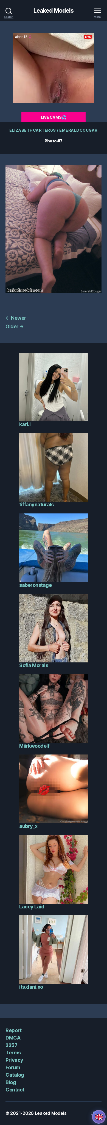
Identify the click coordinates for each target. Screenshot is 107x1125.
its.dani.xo (31, 987)
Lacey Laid (31, 907)
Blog (10, 1082)
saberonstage (35, 585)
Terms (13, 1052)
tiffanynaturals (36, 504)
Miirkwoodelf (34, 746)
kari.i (24, 424)
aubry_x (28, 826)
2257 (11, 1045)
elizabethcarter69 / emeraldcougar (53, 130)
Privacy (14, 1060)
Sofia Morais (33, 665)
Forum (12, 1067)
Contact (14, 1090)
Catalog (14, 1075)
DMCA (12, 1038)
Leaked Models (53, 10)
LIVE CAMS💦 (53, 117)
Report (13, 1030)
